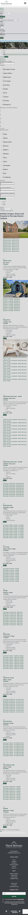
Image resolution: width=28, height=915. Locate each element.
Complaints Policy (14, 878)
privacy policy (21, 899)
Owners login (14, 883)
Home (14, 860)
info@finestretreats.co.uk (14, 852)
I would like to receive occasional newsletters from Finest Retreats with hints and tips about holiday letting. (14, 903)
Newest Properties (14, 864)
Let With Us (14, 863)
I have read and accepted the (14, 899)
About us (14, 866)
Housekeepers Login (14, 886)
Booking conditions (14, 873)
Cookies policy (14, 875)
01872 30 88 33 (14, 851)
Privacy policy (14, 877)
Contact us (14, 868)
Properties (14, 861)
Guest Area (14, 884)
